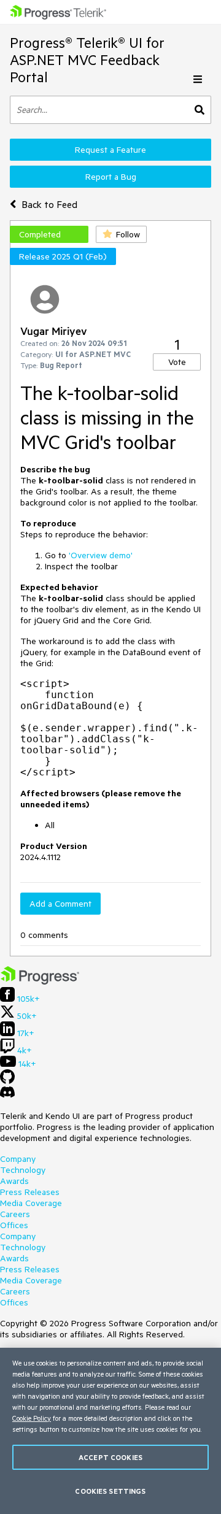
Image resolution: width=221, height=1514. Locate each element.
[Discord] (7, 1095)
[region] (110, 1431)
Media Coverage (31, 1203)
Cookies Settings (110, 1491)
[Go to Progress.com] (40, 981)
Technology (22, 1169)
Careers (15, 1214)
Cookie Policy (31, 1418)
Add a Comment (60, 903)
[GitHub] (7, 1080)
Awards (14, 1180)
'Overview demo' (101, 555)
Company (18, 1158)
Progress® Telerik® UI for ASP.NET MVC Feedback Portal (87, 60)
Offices (14, 1225)
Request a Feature (110, 149)
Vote (177, 361)
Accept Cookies (110, 1457)
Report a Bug (110, 176)
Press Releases (30, 1191)
